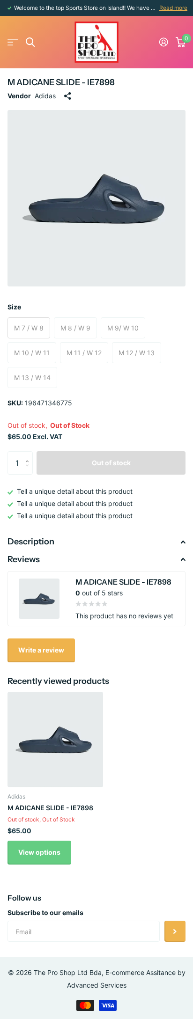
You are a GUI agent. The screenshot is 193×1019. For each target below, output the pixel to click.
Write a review (41, 650)
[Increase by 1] (29, 455)
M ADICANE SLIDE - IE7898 (50, 808)
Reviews (23, 559)
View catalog (12, 42)
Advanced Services (96, 985)
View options (39, 852)
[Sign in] (163, 42)
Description (30, 541)
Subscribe (175, 931)
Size (14, 307)
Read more (173, 7)
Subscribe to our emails (45, 912)
